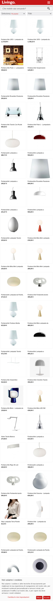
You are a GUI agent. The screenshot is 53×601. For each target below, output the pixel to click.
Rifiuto (39, 598)
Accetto (47, 598)
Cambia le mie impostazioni (18, 597)
